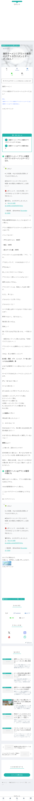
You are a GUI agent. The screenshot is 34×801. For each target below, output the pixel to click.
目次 (16, 135)
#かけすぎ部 (11, 203)
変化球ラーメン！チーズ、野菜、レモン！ (14, 599)
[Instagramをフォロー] (25, 632)
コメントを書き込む (17, 775)
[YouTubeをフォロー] (9, 637)
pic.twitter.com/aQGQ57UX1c (14, 206)
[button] (22, 74)
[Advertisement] (17, 24)
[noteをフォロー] (25, 637)
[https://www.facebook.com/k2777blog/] (6, 563)
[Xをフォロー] (9, 632)
